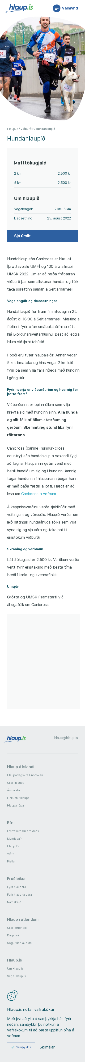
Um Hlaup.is (15, 968)
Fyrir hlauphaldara (19, 894)
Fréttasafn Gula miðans (23, 831)
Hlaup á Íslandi (20, 766)
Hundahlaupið (45, 129)
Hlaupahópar (16, 805)
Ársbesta (13, 790)
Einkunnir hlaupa (18, 798)
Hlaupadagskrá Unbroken (25, 775)
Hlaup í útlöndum (22, 919)
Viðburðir (27, 129)
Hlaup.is (12, 129)
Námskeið (14, 902)
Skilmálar (47, 1047)
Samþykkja (23, 1047)
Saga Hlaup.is (16, 976)
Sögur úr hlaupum (19, 943)
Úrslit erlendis (17, 928)
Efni (10, 822)
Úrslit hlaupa (15, 782)
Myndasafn (14, 838)
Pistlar (11, 861)
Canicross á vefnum (38, 494)
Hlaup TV (13, 846)
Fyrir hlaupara (16, 887)
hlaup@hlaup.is (66, 738)
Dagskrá (13, 935)
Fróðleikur (16, 878)
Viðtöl (11, 854)
